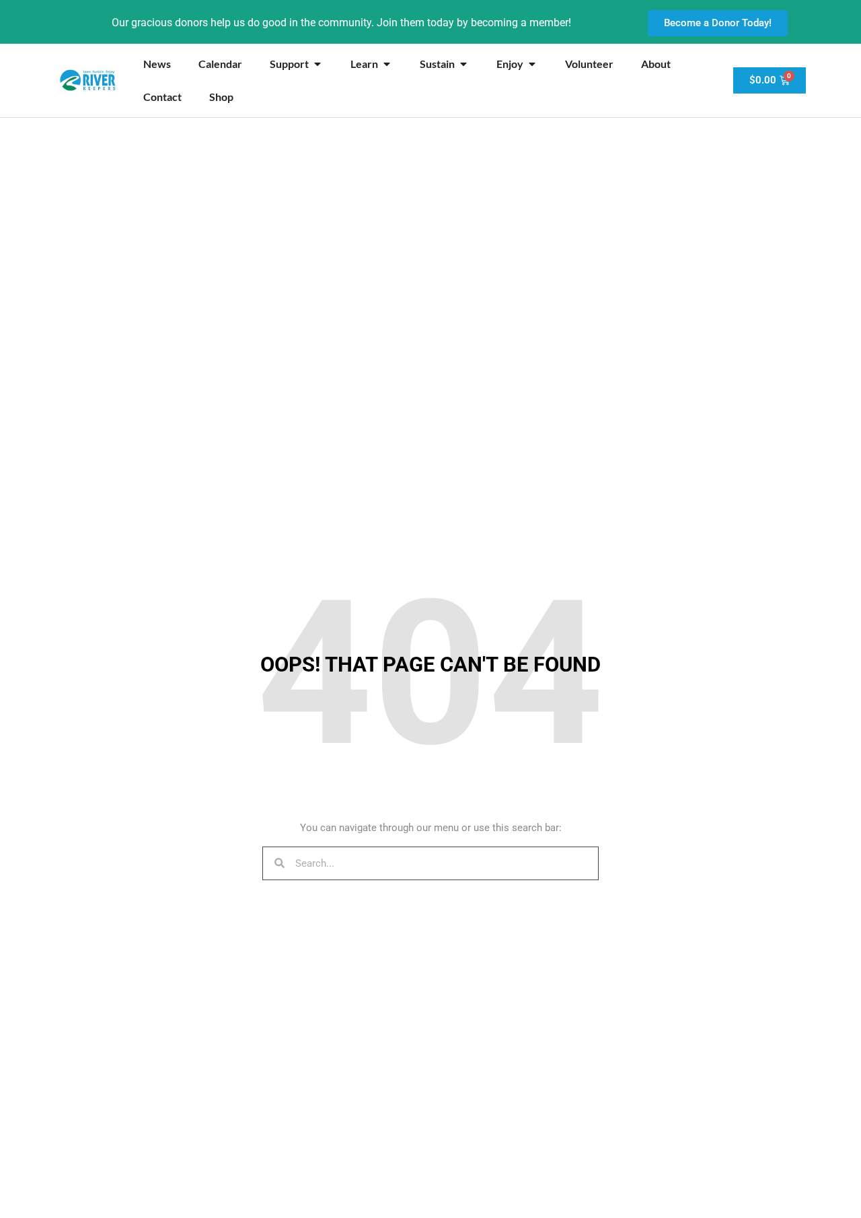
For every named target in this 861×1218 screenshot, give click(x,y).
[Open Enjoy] (532, 64)
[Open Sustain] (463, 64)
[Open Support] (317, 64)
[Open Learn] (386, 64)
